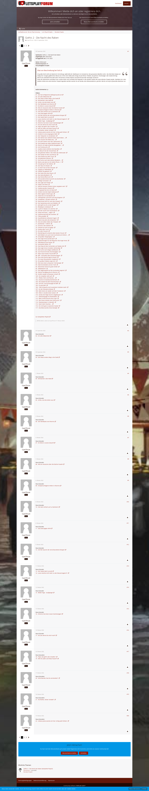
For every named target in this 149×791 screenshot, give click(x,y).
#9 (128, 480)
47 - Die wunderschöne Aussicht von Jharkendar (50, 179)
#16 (128, 630)
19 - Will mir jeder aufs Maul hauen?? (46, 128)
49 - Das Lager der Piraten (43, 182)
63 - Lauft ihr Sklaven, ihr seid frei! (46, 209)
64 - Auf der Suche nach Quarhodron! (47, 210)
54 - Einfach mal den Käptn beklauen (46, 192)
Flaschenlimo (27, 770)
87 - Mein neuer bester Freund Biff (46, 253)
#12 (128, 544)
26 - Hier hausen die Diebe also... (45, 139)
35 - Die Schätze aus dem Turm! (45, 156)
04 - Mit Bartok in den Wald (43, 100)
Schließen (144, 789)
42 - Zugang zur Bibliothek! (43, 169)
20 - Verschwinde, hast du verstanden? (47, 678)
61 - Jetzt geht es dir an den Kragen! (46, 205)
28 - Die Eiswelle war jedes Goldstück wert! (48, 143)
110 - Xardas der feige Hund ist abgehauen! (48, 295)
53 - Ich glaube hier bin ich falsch (45, 190)
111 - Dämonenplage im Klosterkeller (46, 296)
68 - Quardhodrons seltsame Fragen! (46, 218)
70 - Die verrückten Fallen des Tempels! (47, 222)
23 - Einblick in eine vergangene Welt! (47, 134)
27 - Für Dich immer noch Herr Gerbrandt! (48, 141)
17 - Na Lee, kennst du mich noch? (45, 124)
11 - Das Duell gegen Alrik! (43, 113)
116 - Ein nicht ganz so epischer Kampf (47, 306)
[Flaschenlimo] (20, 770)
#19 (128, 694)
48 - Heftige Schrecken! (42, 181)
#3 (128, 352)
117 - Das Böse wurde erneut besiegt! (47, 308)
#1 (128, 51)
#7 (128, 437)
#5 (128, 395)
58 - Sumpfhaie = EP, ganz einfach (45, 199)
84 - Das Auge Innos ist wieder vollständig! (48, 248)
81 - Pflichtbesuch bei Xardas (44, 242)
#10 (128, 502)
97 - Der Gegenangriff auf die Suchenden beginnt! (50, 270)
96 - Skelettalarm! (41, 268)
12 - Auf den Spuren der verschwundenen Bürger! (50, 115)
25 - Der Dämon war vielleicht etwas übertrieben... (50, 138)
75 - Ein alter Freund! (42, 231)
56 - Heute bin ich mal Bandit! (44, 196)
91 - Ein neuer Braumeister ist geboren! (47, 259)
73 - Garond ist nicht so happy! (45, 227)
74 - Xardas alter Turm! (42, 229)
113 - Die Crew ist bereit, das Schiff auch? (48, 300)
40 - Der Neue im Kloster (43, 166)
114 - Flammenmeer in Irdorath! (45, 302)
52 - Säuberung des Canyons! (44, 188)
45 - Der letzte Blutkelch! (43, 175)
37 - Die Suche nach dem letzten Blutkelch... (48, 160)
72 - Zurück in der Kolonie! (43, 225)
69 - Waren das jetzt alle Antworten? (46, 220)
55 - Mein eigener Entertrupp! (44, 194)
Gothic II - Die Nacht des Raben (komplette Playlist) (38, 768)
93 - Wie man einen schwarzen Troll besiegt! (49, 263)
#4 (128, 373)
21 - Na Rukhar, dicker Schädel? (45, 130)
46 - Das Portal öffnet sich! (43, 177)
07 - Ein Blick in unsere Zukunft (45, 106)
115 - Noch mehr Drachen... (44, 304)
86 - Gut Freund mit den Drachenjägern (47, 252)
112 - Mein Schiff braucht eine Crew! (46, 298)
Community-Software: (74, 785)
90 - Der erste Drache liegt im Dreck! (46, 257)
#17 (128, 651)
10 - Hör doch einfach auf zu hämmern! (47, 111)
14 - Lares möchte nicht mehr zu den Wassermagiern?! (52, 119)
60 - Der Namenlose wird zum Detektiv (47, 203)
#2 (128, 330)
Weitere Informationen (134, 789)
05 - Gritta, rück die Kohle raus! (45, 102)
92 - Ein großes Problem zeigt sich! (46, 261)
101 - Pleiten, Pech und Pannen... (45, 278)
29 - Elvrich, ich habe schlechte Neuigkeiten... (49, 145)
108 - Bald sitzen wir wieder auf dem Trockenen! (50, 291)
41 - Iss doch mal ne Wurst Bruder (46, 167)
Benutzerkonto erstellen (69, 753)
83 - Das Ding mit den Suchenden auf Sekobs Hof (50, 246)
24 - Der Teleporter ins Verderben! (46, 136)
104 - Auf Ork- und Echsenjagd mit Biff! (47, 283)
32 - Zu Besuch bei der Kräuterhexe (46, 151)
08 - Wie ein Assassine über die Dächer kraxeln (49, 108)
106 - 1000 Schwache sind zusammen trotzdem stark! (51, 287)
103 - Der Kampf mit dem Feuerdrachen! (47, 281)
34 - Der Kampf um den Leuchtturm (46, 154)
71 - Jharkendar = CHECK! (43, 223)
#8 (128, 459)
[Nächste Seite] (28, 45)
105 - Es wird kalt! (41, 285)
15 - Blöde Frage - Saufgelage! (44, 121)
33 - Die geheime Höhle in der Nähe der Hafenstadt (51, 153)
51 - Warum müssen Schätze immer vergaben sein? (51, 186)
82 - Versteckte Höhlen (42, 244)
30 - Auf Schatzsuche (42, 147)
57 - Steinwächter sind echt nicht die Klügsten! (49, 197)
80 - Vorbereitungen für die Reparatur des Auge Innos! (52, 240)
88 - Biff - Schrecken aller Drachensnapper (48, 255)
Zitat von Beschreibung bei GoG (48, 70)
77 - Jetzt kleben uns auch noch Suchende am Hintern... (52, 235)
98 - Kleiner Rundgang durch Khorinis (47, 272)
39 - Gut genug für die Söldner (45, 164)
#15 (128, 609)
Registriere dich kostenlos (78, 749)
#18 (128, 673)
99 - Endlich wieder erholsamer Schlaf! (47, 274)
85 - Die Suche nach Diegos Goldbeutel (47, 250)
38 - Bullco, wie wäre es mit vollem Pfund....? (48, 162)
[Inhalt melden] (127, 325)
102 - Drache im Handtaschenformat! (46, 280)
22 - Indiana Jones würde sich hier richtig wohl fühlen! (51, 132)
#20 (128, 715)
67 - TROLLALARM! (41, 216)
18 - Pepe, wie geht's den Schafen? (46, 126)
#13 (128, 566)
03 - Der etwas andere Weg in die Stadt (47, 98)
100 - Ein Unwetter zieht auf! (44, 276)
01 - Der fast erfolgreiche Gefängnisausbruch (49, 95)
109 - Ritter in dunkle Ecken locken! (46, 293)
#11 (128, 523)
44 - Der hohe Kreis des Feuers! (45, 173)
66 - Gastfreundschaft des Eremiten (46, 214)
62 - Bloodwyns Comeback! (43, 207)
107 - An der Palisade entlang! (44, 289)
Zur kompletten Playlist (42, 317)
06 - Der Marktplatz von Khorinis (45, 104)
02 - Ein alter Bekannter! (43, 96)
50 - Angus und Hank (42, 184)
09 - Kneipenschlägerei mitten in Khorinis (48, 110)
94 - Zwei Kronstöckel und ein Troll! (46, 265)
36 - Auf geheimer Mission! (43, 158)
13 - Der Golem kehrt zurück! (44, 117)
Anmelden (84, 753)
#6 (128, 416)
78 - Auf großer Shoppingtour (44, 237)
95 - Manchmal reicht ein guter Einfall (47, 267)
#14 (128, 587)
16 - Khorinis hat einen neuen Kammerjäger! (48, 123)
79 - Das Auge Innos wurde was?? (45, 238)
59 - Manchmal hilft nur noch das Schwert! (48, 201)
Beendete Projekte (28, 772)
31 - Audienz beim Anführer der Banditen (48, 149)
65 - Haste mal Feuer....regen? (44, 212)
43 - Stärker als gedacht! (43, 171)
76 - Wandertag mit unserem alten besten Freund (50, 233)
